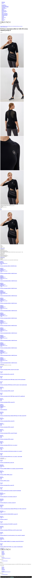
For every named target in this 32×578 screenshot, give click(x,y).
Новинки (3, 567)
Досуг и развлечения (4, 13)
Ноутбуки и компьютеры (5, 6)
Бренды (3, 552)
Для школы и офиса (4, 15)
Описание (1, 258)
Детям (3, 3)
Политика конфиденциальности (6, 571)
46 (0, 209)
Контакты (3, 557)
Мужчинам (3, 2)
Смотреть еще (2, 364)
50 (1, 209)
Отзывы (1, 259)
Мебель (3, 9)
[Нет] (13, 577)
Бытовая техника (4, 5)
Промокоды (3, 569)
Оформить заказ (2, 248)
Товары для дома (4, 8)
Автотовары (3, 7)
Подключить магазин (5, 560)
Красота (3, 20)
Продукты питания (4, 11)
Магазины (3, 553)
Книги (3, 12)
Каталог (3, 551)
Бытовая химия (4, 10)
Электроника (3, 4)
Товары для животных (5, 14)
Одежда (3, 18)
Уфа (0, 23)
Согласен (12, 577)
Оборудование (4, 17)
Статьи (3, 554)
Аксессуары (3, 19)
